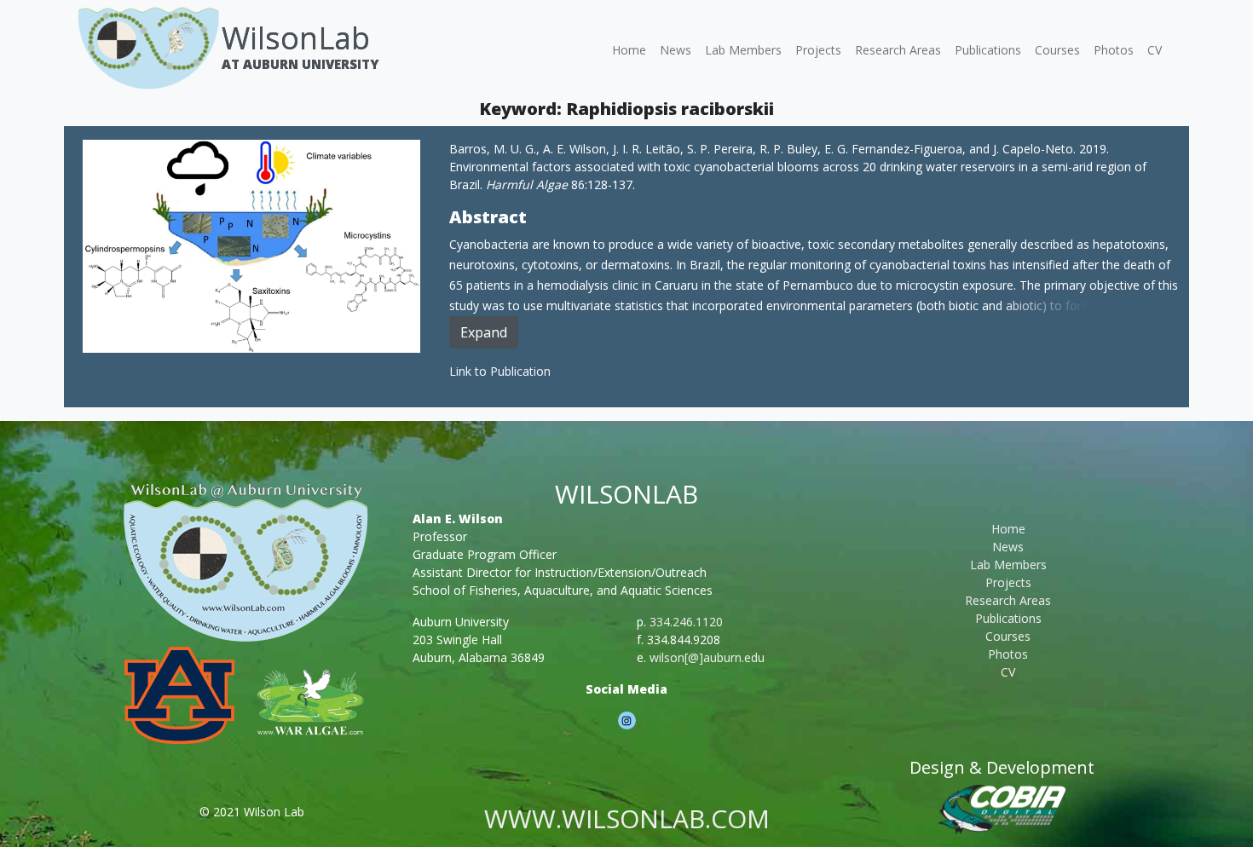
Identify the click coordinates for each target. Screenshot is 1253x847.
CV (1154, 50)
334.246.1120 (686, 622)
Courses (1057, 50)
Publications (988, 50)
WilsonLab (296, 38)
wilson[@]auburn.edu (707, 657)
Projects (818, 50)
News (675, 50)
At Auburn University (300, 63)
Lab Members (743, 50)
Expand (483, 332)
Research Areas (898, 50)
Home (629, 50)
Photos (1114, 50)
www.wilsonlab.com (627, 818)
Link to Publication (500, 371)
